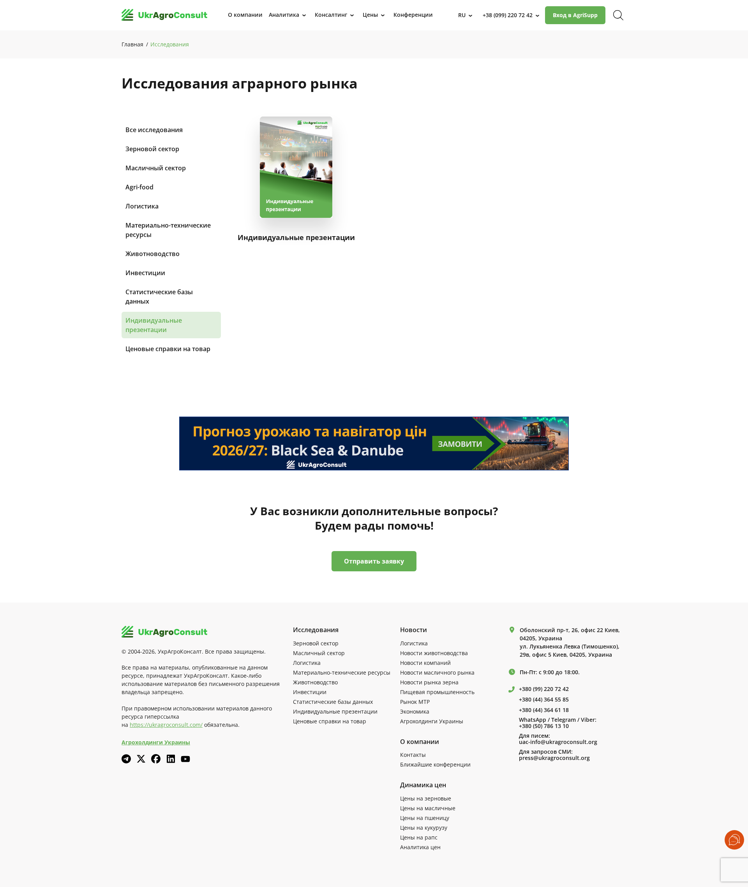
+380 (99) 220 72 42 (544, 689)
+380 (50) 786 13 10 (544, 726)
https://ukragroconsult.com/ (166, 724)
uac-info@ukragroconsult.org (558, 742)
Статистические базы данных (159, 297)
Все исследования (154, 129)
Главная (132, 44)
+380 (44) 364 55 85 (544, 699)
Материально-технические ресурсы (168, 230)
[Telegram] (126, 758)
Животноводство (152, 253)
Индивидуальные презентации (153, 325)
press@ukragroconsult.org (554, 758)
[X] (141, 758)
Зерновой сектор (152, 149)
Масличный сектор (155, 168)
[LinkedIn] (170, 758)
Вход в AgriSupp (575, 15)
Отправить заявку (374, 561)
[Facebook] (156, 758)
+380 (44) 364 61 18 (544, 710)
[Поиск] (618, 15)
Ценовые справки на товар (167, 349)
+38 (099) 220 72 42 (508, 15)
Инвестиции (145, 273)
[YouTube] (185, 759)
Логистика (142, 206)
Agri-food (139, 187)
